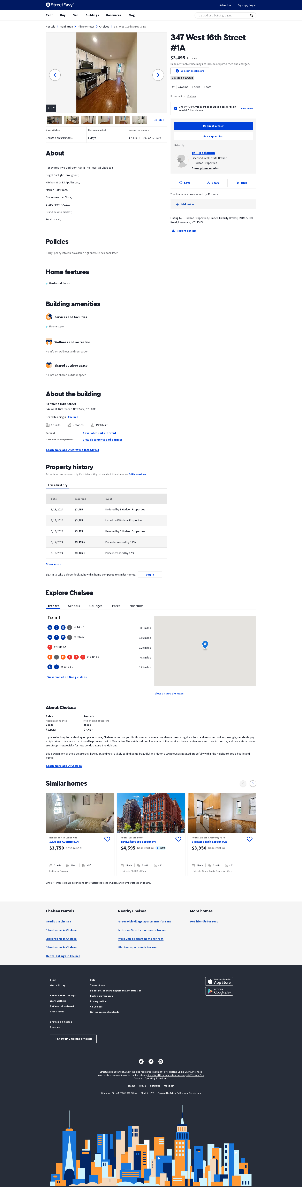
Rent (49, 15)
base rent (72, 848)
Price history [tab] (57, 485)
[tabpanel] (106, 530)
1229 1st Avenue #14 (63, 841)
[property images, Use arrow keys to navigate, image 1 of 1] (151, 813)
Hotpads (155, 1085)
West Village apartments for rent (141, 939)
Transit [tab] (53, 606)
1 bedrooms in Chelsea (61, 930)
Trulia (142, 1085)
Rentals (50, 26)
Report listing (186, 231)
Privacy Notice (98, 1001)
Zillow (131, 1085)
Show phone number (206, 168)
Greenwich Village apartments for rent (144, 921)
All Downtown (86, 26)
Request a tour (213, 126)
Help (92, 979)
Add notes (188, 204)
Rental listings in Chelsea (63, 956)
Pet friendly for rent (204, 921)
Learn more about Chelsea (64, 766)
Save (187, 183)
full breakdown (137, 474)
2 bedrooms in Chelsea (61, 939)
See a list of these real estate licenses (166, 1074)
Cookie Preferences (101, 995)
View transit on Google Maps (67, 677)
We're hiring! (58, 985)
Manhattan (66, 26)
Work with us (58, 1000)
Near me (55, 1027)
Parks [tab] (116, 606)
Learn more (246, 108)
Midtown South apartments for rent (143, 930)
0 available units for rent (99, 433)
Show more (53, 564)
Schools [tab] (74, 606)
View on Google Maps (169, 693)
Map (161, 120)
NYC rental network (62, 1006)
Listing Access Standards (104, 1011)
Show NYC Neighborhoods (73, 1039)
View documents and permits (102, 439)
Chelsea (104, 26)
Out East (169, 1085)
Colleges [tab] (96, 606)
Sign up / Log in (247, 5)
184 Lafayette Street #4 (138, 841)
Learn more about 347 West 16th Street (72, 450)
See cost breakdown (192, 70)
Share (216, 183)
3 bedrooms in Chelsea (61, 947)
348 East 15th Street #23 (209, 841)
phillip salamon (203, 153)
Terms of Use (97, 985)
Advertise (225, 5)
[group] (80, 834)
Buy (63, 15)
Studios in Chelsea (58, 921)
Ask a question (213, 136)
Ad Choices (96, 1006)
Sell (75, 15)
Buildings (92, 15)
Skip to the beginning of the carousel (151, 880)
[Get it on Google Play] (219, 991)
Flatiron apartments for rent (138, 947)
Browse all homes (61, 1021)
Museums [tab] (136, 606)
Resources (113, 15)
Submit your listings (63, 995)
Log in (150, 574)
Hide (244, 183)
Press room (57, 1011)
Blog (131, 15)
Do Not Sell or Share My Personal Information (115, 990)
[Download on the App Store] (219, 981)
